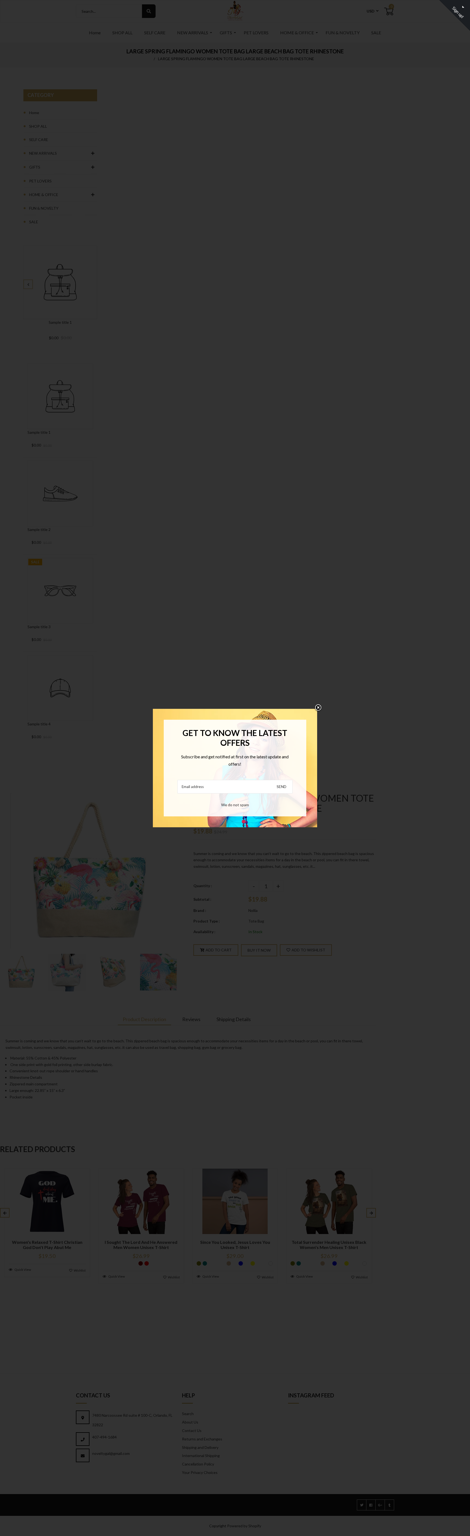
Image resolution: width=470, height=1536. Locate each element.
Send (281, 786)
